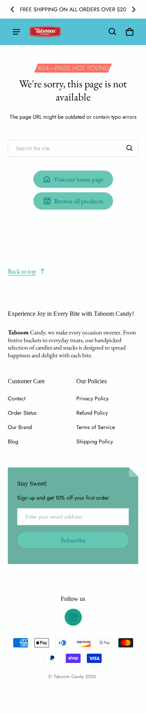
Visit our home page (79, 179)
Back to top (22, 271)
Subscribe (73, 540)
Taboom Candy (69, 676)
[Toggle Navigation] (16, 31)
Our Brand (20, 427)
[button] (112, 31)
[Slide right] (133, 9)
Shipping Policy (94, 441)
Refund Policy (92, 413)
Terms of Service (95, 427)
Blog (13, 441)
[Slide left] (12, 9)
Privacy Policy (92, 398)
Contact (16, 398)
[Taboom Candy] (45, 31)
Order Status (22, 413)
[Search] (129, 148)
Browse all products (78, 201)
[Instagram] (73, 617)
